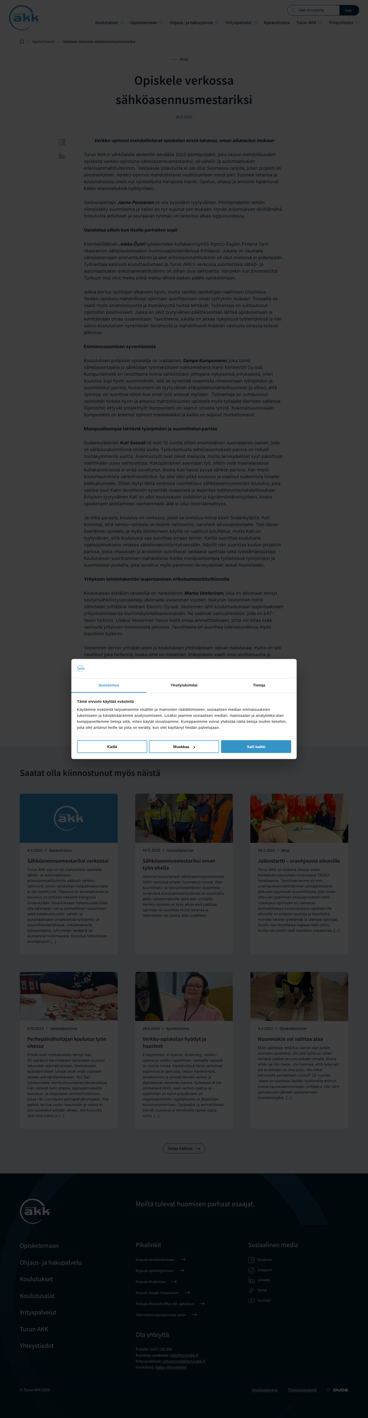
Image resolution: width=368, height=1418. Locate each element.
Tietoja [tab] (259, 685)
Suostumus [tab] (109, 685)
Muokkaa (181, 747)
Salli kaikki (256, 747)
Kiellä (112, 747)
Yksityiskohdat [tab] (183, 685)
